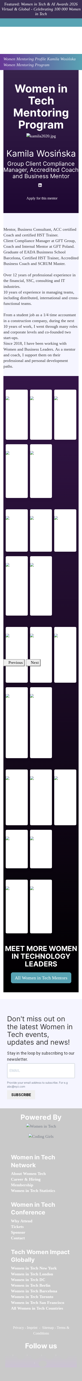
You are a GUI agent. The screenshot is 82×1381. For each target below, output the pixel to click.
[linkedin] (33, 1356)
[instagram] (47, 1356)
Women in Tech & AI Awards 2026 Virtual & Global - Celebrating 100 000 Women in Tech (41, 9)
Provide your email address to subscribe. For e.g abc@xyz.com (37, 1084)
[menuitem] (28, 1173)
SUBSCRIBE (21, 1095)
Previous (15, 662)
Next (35, 662)
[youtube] (44, 206)
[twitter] (61, 1356)
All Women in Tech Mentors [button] (41, 977)
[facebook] (35, 206)
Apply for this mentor (41, 198)
